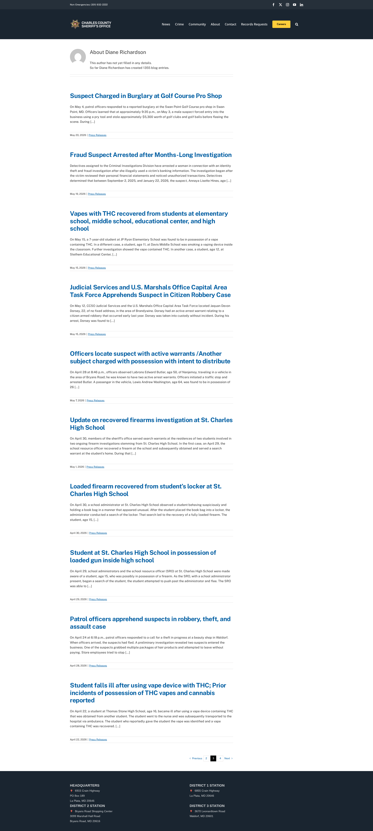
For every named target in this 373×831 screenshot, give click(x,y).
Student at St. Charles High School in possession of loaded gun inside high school (143, 556)
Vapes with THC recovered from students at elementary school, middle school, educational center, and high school (149, 221)
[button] (296, 24)
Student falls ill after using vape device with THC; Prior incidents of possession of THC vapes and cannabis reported (148, 693)
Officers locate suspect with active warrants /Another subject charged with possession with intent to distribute (150, 357)
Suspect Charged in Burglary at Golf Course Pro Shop (146, 95)
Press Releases (97, 135)
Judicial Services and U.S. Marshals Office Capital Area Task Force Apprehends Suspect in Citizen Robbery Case (150, 291)
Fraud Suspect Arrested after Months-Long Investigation (151, 154)
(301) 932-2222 (99, 4)
